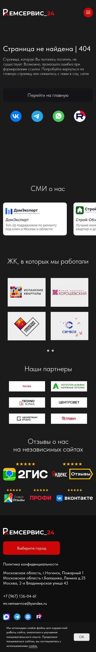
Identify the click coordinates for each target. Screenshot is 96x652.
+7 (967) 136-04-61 (19, 596)
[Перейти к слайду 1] (43, 351)
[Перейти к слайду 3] (53, 351)
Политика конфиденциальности (30, 564)
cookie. (33, 646)
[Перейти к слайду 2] (48, 351)
